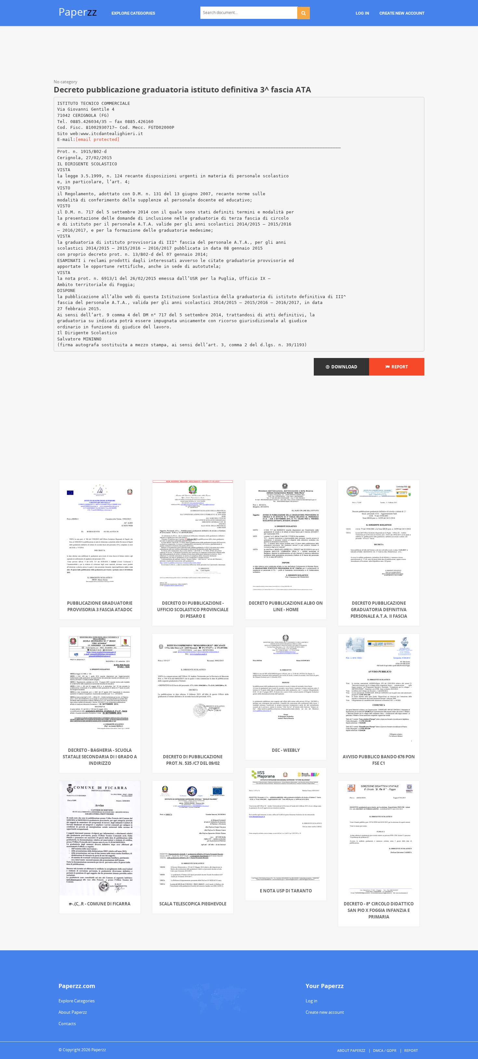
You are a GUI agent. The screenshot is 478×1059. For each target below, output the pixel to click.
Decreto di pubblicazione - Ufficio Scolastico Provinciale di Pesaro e (192, 609)
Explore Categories (77, 1001)
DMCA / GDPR (384, 1050)
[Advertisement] (239, 53)
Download (343, 367)
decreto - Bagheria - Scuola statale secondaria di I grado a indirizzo (100, 756)
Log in (311, 1001)
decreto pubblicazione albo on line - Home (286, 606)
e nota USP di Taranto (286, 891)
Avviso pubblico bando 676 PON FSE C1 (379, 760)
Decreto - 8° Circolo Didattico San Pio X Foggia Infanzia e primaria (379, 910)
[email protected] (97, 139)
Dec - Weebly (286, 750)
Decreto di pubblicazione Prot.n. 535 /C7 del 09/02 (192, 760)
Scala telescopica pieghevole (192, 904)
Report (399, 367)
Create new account (325, 1012)
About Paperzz (73, 1012)
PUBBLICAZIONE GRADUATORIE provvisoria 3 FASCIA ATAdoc (99, 606)
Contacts (67, 1023)
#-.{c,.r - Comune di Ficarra (99, 904)
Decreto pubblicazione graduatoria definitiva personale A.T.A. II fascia (379, 609)
